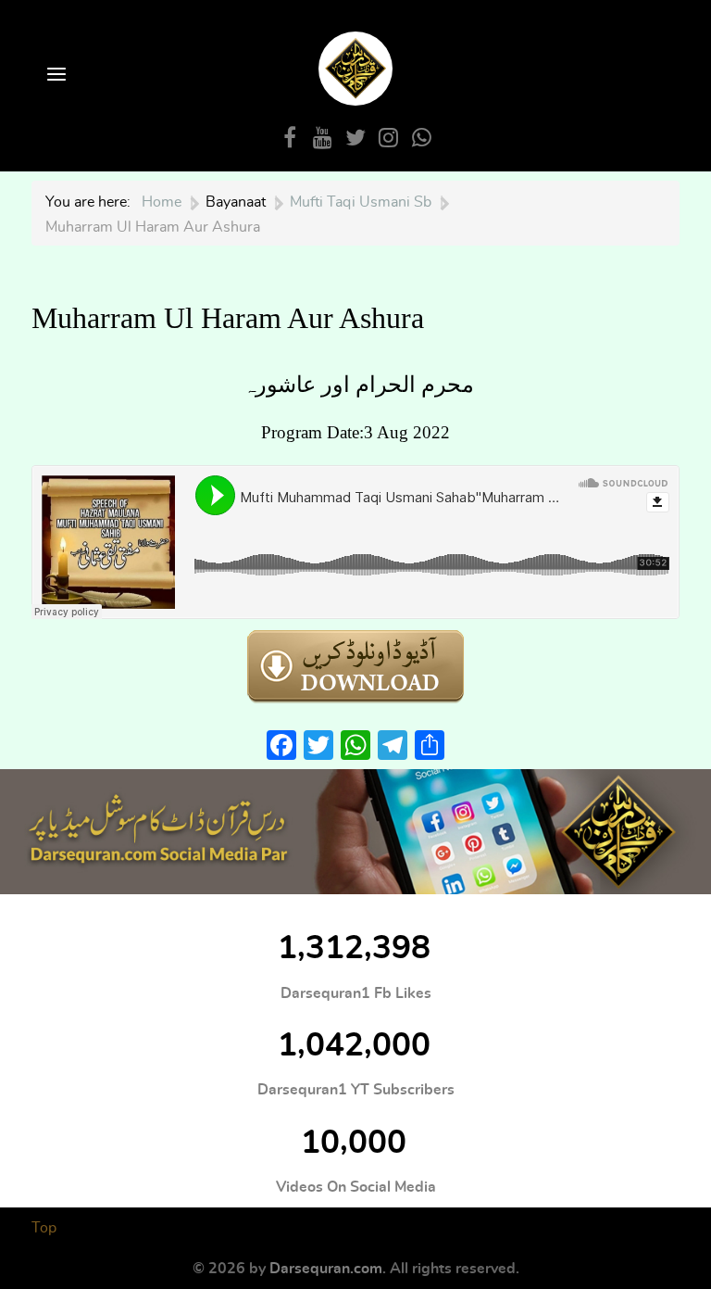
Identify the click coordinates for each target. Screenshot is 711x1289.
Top (43, 1227)
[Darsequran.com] (355, 831)
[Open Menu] (54, 75)
